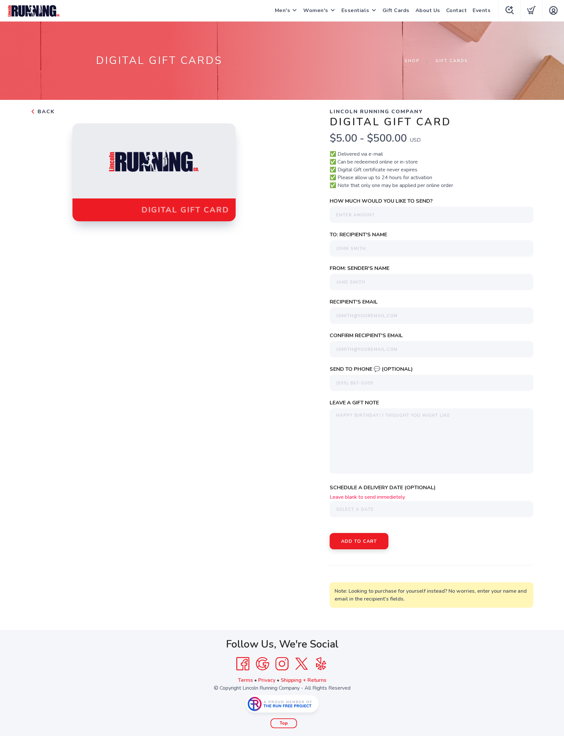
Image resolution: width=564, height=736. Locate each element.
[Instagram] (282, 664)
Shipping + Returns (303, 680)
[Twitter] (301, 664)
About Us (427, 10)
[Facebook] (243, 664)
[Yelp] (321, 664)
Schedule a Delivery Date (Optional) (383, 487)
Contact (456, 10)
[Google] (262, 664)
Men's (282, 10)
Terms (245, 680)
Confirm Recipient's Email (366, 335)
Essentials (355, 10)
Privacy (266, 680)
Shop (412, 61)
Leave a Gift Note (354, 402)
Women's (315, 10)
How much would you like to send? (381, 201)
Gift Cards (396, 10)
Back (45, 111)
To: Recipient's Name (358, 234)
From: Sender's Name (359, 268)
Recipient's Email (354, 301)
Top (284, 723)
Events (482, 10)
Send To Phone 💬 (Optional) (371, 369)
